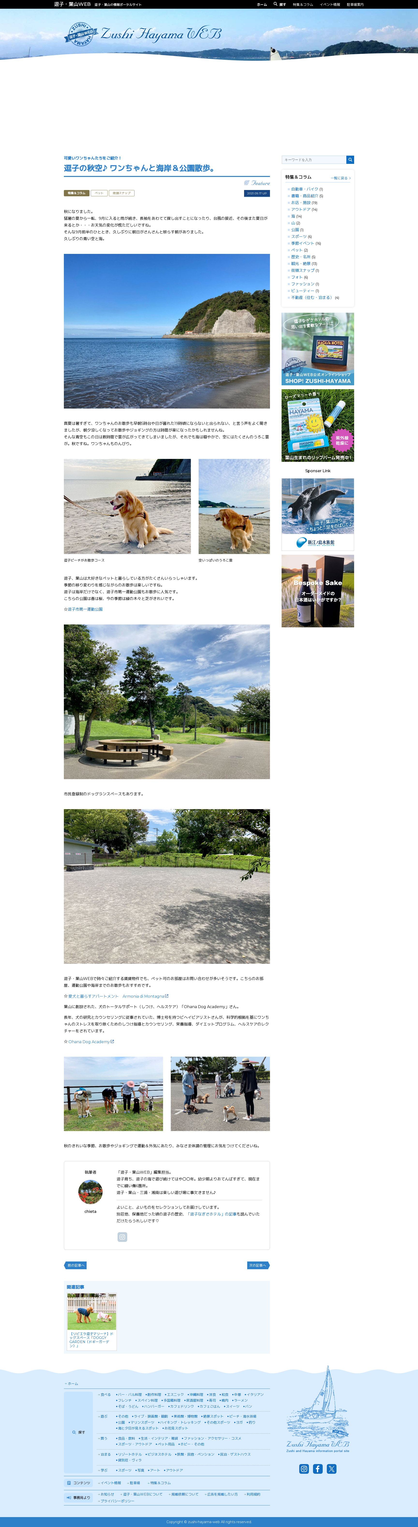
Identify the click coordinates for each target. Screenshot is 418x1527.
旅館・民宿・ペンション (195, 1454)
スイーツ (232, 1406)
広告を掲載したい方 (222, 1494)
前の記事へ (76, 1265)
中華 (237, 1394)
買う (104, 1438)
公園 (295, 230)
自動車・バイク (304, 189)
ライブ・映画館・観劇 (151, 1416)
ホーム (73, 1384)
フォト (297, 277)
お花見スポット (176, 1428)
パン (248, 1406)
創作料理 (154, 1394)
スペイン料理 (147, 1400)
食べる (106, 1394)
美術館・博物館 (185, 1416)
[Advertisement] (209, 104)
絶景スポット (213, 1416)
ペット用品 (166, 1444)
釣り (252, 1422)
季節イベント (302, 243)
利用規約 (253, 1494)
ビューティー (302, 291)
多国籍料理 (172, 1400)
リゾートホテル (130, 1454)
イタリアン (255, 1394)
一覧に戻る (339, 178)
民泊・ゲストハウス (235, 1454)
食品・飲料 (126, 1438)
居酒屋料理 (194, 1400)
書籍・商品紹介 (304, 196)
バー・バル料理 (130, 1394)
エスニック (175, 1394)
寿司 (212, 1400)
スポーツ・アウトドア (135, 1444)
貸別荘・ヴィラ (130, 1460)
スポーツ (299, 236)
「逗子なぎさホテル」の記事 (211, 1214)
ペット (297, 250)
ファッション (302, 284)
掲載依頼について (185, 1494)
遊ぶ (104, 1416)
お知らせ (107, 1494)
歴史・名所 (301, 257)
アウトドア (301, 209)
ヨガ (239, 1422)
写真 (140, 1470)
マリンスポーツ (142, 1422)
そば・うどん (128, 1406)
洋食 (212, 1394)
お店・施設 (301, 202)
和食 (225, 1394)
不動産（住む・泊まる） (312, 297)
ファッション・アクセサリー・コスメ (212, 1438)
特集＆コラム (303, 4)
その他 (123, 1416)
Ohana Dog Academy (89, 1042)
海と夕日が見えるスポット (138, 1428)
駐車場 (135, 1483)
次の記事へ (257, 1265)
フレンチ (125, 1400)
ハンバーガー (154, 1406)
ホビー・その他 (192, 1444)
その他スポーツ (218, 1422)
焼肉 (225, 1400)
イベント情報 (330, 4)
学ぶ (104, 1470)
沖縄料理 (196, 1394)
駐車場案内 (355, 4)
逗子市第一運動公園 (85, 609)
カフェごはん (210, 1406)
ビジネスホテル (159, 1454)
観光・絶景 (301, 263)
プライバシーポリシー (117, 1501)
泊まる (106, 1454)
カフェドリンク (182, 1406)
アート (155, 1470)
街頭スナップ (302, 270)
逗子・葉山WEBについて (143, 1494)
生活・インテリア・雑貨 (159, 1438)
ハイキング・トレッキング (180, 1422)
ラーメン (241, 1400)
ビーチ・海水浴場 (242, 1416)
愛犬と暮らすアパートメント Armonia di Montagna (116, 996)
